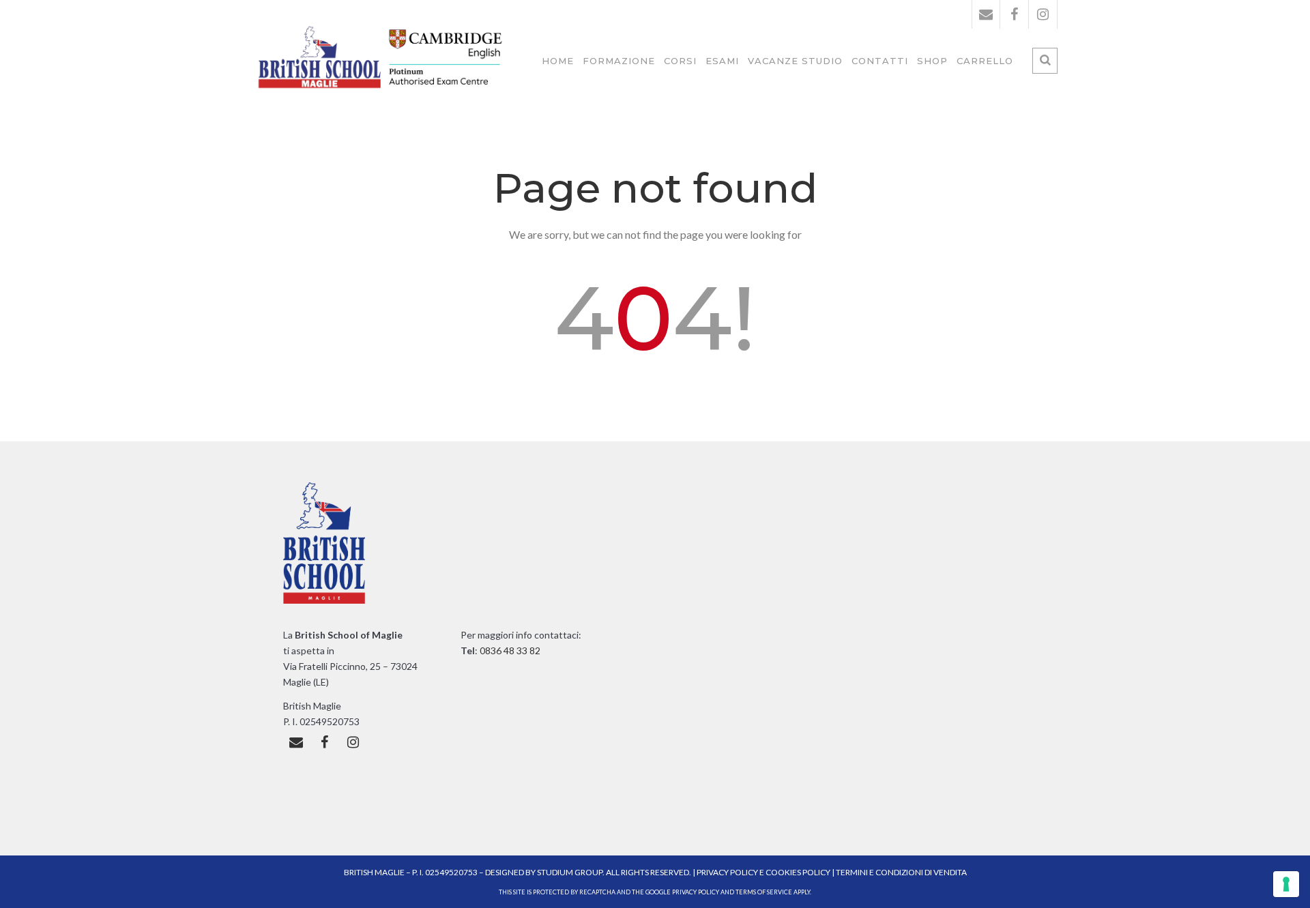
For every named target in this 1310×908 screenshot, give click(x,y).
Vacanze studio (795, 60)
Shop (932, 60)
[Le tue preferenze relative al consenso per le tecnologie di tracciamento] (1286, 884)
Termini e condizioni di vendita (901, 872)
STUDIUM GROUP (569, 872)
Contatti (880, 60)
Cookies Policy (798, 872)
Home (558, 60)
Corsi (680, 60)
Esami (722, 60)
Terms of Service (764, 892)
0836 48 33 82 (509, 650)
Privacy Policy (728, 872)
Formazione (619, 60)
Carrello (985, 60)
